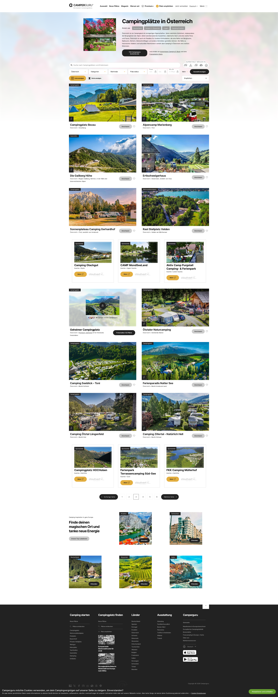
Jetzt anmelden (181, 6)
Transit (159, 638)
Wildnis (159, 635)
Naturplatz (73, 647)
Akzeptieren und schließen (262, 692)
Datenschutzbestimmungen (240, 675)
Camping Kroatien (178, 28)
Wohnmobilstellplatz (77, 633)
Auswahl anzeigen (199, 72)
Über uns (186, 638)
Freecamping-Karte (155, 54)
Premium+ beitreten (85, 333)
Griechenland (136, 644)
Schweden (135, 664)
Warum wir (135, 6)
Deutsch (192, 6)
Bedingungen (223, 675)
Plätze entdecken (78, 626)
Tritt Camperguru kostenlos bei (135, 53)
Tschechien (136, 647)
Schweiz (134, 635)
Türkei (134, 666)
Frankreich (135, 655)
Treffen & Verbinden (164, 632)
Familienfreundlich (163, 624)
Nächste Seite (169, 497)
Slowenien (135, 641)
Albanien (134, 649)
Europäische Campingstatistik (193, 629)
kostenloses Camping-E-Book (170, 51)
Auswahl (103, 6)
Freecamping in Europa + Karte (193, 635)
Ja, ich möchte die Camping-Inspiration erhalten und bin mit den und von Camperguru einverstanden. (240, 675)
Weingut (72, 644)
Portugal (134, 627)
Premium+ (149, 6)
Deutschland (137, 28)
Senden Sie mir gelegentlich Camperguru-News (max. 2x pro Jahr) (239, 680)
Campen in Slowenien (152, 28)
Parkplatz (73, 636)
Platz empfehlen (166, 6)
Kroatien (134, 630)
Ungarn (165, 28)
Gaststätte (73, 653)
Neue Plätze (114, 6)
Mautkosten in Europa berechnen (194, 626)
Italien (134, 658)
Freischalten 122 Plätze (124, 333)
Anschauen (125, 126)
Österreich (73, 128)
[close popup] (266, 637)
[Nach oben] (206, 605)
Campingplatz (74, 630)
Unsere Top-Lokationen (79, 539)
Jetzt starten (256, 667)
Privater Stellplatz (76, 642)
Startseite (186, 622)
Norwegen (135, 661)
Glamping (73, 656)
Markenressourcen (189, 640)
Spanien (134, 624)
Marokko (134, 669)
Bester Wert (161, 627)
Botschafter (187, 632)
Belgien (134, 652)
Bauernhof (73, 639)
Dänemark (135, 638)
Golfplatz (73, 658)
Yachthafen (74, 650)
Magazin (124, 6)
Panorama (160, 630)
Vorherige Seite (109, 497)
